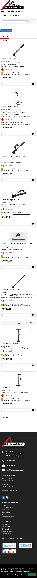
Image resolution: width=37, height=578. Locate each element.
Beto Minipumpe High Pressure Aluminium (16, 243)
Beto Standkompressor (9, 343)
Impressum (5, 510)
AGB (3, 514)
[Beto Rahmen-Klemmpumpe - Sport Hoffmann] (18, 281)
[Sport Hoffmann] (12, 6)
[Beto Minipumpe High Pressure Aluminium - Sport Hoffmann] (18, 237)
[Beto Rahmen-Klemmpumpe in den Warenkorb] (33, 315)
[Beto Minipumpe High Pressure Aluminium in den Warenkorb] (33, 267)
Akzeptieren (31, 575)
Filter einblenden (6, 31)
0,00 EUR (12, 15)
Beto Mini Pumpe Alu (8, 58)
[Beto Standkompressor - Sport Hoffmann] (18, 335)
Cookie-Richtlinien (27, 571)
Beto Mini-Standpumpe (9, 106)
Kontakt (4, 505)
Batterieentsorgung (8, 516)
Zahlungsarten (6, 527)
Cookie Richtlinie (7, 507)
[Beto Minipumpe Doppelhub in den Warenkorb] (33, 223)
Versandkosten (7, 531)
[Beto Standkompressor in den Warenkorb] (33, 365)
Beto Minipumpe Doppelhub (11, 200)
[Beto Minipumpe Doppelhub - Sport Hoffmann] (18, 193)
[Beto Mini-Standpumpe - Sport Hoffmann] (18, 98)
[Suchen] (27, 21)
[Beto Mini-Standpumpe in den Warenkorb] (33, 133)
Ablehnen (23, 575)
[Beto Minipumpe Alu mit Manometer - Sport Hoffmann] (18, 148)
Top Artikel (5, 529)
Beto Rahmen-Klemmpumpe (11, 289)
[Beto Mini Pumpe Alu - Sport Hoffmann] (18, 50)
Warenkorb (5, 524)
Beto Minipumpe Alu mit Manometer (14, 156)
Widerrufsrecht (6, 533)
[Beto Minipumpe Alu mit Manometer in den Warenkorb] (33, 180)
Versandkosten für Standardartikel (21, 74)
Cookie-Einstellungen (13, 575)
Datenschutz (6, 512)
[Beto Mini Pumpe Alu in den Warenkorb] (33, 84)
